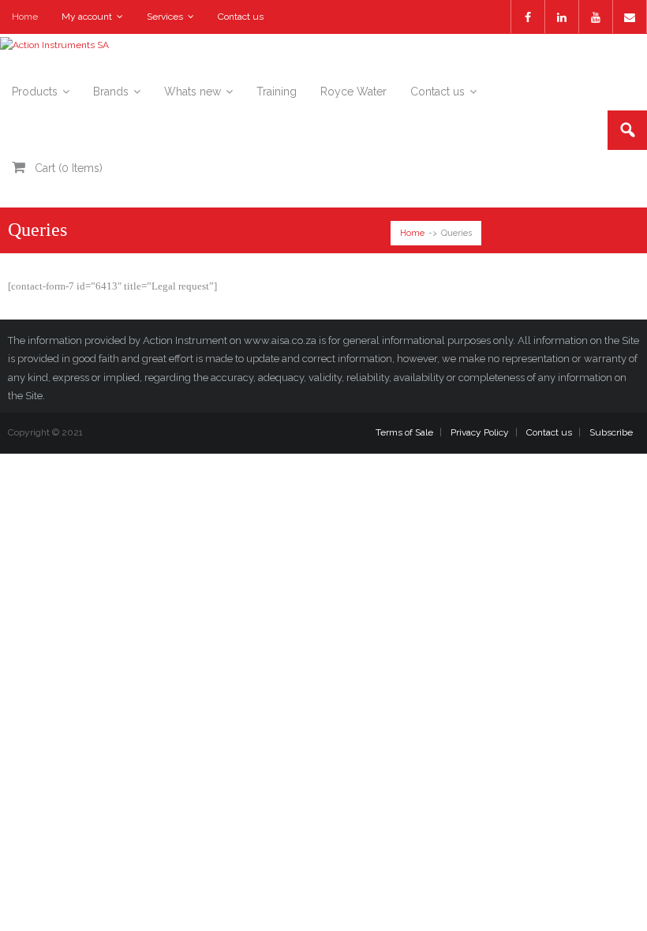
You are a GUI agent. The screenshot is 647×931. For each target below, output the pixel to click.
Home (25, 16)
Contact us (241, 16)
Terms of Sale (404, 432)
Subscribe (611, 432)
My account (87, 16)
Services (165, 16)
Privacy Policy (480, 432)
